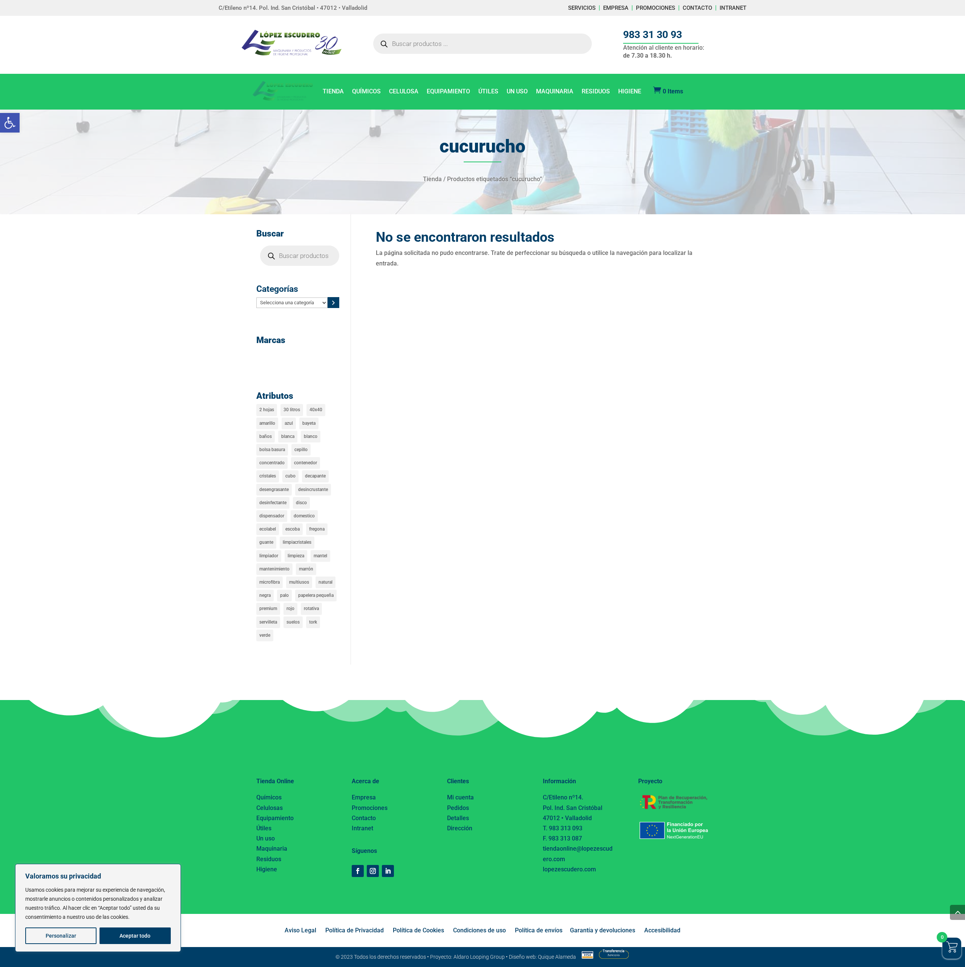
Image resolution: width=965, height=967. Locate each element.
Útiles (263, 828)
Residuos (268, 859)
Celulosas (269, 807)
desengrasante (274, 489)
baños (265, 436)
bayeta (309, 423)
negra (265, 595)
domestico (304, 516)
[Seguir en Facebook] (358, 871)
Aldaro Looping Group (479, 957)
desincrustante (313, 489)
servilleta (268, 622)
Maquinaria (271, 848)
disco (301, 502)
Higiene (266, 869)
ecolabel (267, 529)
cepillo (301, 449)
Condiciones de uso (479, 930)
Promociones (370, 807)
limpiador (268, 555)
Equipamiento (275, 818)
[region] (98, 908)
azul (289, 423)
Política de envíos (538, 930)
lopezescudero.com (569, 869)
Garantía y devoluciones (602, 930)
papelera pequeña (316, 595)
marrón (306, 569)
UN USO (517, 92)
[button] (10, 123)
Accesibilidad (662, 930)
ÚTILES (488, 92)
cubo (290, 476)
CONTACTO (697, 8)
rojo (290, 608)
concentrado (272, 462)
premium (268, 608)
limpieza (296, 555)
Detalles (458, 818)
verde (264, 635)
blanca (287, 436)
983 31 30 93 (652, 35)
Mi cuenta (460, 797)
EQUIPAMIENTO (448, 92)
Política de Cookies (418, 930)
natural (325, 582)
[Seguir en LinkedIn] (388, 871)
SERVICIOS (582, 8)
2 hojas (266, 409)
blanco (310, 436)
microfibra (269, 582)
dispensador (271, 516)
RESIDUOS (596, 92)
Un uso (265, 838)
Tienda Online (275, 781)
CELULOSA (403, 92)
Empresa (364, 797)
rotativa (311, 608)
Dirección (459, 828)
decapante (315, 476)
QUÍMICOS (366, 92)
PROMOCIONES (655, 8)
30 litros (291, 409)
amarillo (267, 423)
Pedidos (458, 807)
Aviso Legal (300, 930)
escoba (292, 529)
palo (284, 595)
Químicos (269, 797)
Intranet (362, 828)
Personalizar (61, 936)
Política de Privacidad (354, 930)
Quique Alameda (557, 957)
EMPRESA (615, 8)
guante (266, 542)
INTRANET (733, 8)
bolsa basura (272, 449)
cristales (267, 476)
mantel (320, 555)
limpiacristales (297, 542)
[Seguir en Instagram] (373, 871)
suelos (293, 622)
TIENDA (333, 92)
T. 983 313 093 (562, 828)
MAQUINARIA (554, 92)
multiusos (299, 582)
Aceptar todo (134, 936)
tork (313, 622)
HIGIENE (629, 92)
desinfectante (272, 502)
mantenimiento (274, 569)
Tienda (432, 179)
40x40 (315, 409)
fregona (317, 529)
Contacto (364, 818)
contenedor (305, 462)
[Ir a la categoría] (333, 302)
